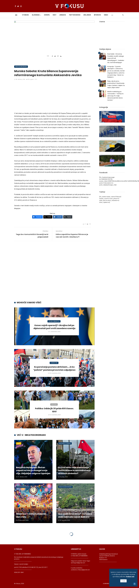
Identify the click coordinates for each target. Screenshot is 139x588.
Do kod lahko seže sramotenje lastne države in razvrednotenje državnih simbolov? (74, 470)
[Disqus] (54, 271)
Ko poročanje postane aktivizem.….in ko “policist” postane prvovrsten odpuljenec (54, 368)
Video (106, 15)
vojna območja (54, 321)
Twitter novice (74, 15)
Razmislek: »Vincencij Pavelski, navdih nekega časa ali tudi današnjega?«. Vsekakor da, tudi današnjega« (115, 58)
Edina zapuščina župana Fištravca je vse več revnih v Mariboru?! (72, 235)
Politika (54, 404)
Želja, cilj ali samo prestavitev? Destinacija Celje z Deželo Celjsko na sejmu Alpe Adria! (116, 84)
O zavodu (106, 583)
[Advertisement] (52, 96)
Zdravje (62, 15)
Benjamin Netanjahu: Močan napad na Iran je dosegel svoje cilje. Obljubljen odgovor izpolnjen (33, 470)
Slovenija (36, 15)
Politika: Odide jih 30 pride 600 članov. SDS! (54, 410)
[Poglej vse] (112, 116)
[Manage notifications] (134, 583)
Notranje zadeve (65, 443)
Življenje (87, 15)
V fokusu (25, 15)
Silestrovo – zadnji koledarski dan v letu (31, 515)
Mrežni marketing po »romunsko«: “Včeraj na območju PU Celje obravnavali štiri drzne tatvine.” (115, 96)
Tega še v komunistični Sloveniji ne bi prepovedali (32, 235)
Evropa (47, 15)
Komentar (54, 363)
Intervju (97, 15)
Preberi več (130, 577)
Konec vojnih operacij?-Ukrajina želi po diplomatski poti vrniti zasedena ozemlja (54, 327)
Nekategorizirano (21, 66)
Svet (54, 15)
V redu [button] (123, 581)
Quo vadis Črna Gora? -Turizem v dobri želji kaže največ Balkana (75, 515)
